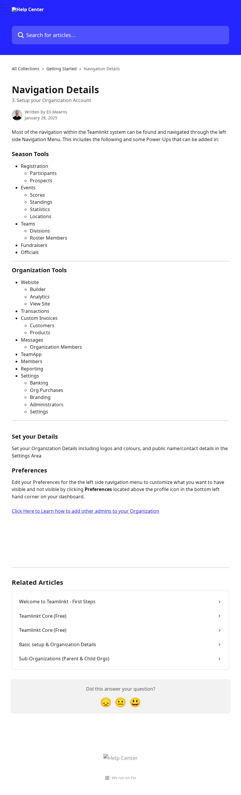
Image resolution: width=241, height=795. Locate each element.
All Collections (25, 68)
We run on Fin (124, 777)
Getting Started (61, 68)
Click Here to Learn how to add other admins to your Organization (85, 511)
